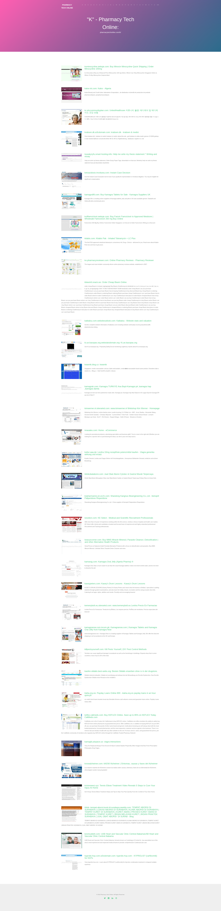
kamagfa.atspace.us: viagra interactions (103, 742)
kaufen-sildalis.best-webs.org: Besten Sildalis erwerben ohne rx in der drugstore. (121, 671)
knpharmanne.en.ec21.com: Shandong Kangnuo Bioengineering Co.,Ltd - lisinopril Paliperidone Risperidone (122, 497)
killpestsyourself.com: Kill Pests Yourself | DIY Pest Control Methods (116, 649)
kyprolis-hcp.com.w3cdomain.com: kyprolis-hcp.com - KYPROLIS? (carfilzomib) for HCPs (121, 857)
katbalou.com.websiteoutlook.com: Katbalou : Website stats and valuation (118, 321)
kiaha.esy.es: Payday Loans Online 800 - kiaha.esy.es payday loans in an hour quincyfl (120, 694)
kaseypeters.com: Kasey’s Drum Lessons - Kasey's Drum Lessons (115, 583)
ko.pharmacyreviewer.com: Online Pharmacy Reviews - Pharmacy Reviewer (119, 260)
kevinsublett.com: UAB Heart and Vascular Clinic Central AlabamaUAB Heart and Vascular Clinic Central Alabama (121, 835)
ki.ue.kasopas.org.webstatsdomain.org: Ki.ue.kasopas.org (111, 342)
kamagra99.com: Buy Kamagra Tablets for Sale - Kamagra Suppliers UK (117, 194)
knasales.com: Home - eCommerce (101, 430)
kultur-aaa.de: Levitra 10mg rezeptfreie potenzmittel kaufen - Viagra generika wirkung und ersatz (119, 453)
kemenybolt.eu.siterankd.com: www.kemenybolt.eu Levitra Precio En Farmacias (121, 605)
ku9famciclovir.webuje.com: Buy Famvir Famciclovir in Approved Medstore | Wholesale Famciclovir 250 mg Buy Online (119, 217)
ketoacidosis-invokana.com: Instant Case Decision (107, 173)
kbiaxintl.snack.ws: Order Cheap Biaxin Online (106, 282)
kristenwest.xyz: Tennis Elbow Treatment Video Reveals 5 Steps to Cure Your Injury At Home (120, 786)
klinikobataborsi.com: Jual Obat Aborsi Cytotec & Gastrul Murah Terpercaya (119, 474)
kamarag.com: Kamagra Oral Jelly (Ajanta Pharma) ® (109, 561)
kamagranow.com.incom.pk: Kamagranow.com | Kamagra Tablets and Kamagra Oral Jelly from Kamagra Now (121, 628)
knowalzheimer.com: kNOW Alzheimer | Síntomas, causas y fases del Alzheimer (121, 763)
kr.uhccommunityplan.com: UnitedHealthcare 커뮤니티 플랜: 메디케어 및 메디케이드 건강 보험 (121, 111)
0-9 (158, 5)
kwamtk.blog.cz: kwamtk (96, 364)
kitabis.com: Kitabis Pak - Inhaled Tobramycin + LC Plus (110, 238)
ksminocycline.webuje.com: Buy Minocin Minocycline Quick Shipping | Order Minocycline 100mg (119, 67)
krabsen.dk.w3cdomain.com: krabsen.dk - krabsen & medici (112, 132)
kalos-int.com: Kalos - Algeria (98, 88)
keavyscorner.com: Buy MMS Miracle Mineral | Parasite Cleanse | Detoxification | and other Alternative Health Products (121, 541)
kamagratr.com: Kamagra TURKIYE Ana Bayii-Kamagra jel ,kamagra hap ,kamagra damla (118, 387)
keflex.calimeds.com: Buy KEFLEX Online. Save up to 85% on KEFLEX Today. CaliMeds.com (120, 716)
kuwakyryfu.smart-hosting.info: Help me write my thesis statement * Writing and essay (121, 155)
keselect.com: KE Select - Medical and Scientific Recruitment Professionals (119, 518)
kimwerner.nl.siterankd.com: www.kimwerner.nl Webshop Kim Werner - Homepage (122, 408)
